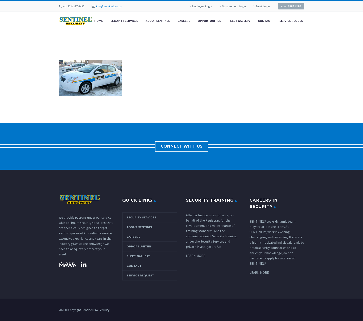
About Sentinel (158, 20)
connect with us (182, 146)
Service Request (292, 20)
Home (98, 20)
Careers (184, 20)
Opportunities (209, 20)
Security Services (124, 20)
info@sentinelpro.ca (109, 6)
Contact (265, 20)
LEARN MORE (195, 256)
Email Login (263, 6)
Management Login (234, 6)
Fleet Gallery (239, 20)
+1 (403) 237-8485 (73, 6)
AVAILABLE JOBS (291, 6)
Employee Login (202, 6)
